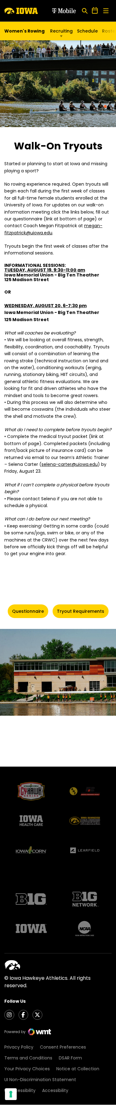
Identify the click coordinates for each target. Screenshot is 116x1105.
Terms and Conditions (28, 1058)
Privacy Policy (18, 1047)
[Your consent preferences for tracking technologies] (11, 1094)
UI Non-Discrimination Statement (40, 1079)
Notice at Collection (77, 1069)
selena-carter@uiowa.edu (69, 464)
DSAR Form (70, 1058)
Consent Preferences (63, 1047)
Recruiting (61, 31)
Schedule (87, 31)
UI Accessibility (20, 1090)
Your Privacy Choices (27, 1069)
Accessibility (55, 1090)
